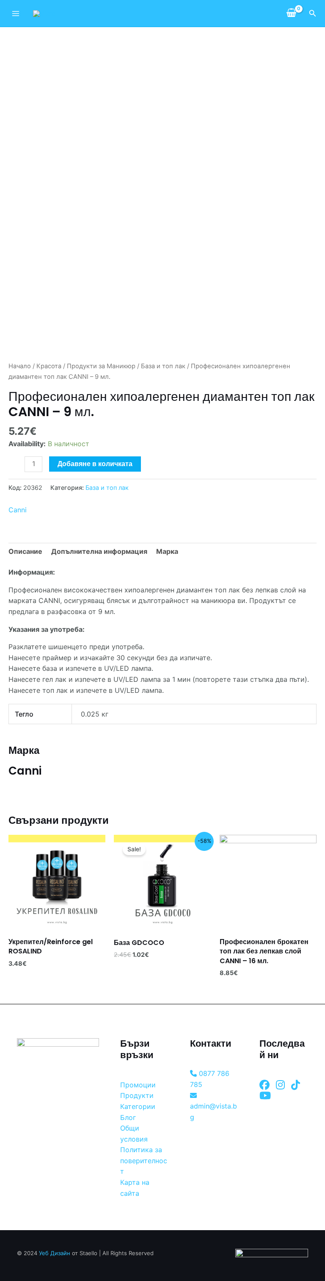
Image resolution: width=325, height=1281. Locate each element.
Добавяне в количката (95, 464)
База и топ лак (163, 366)
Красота (48, 366)
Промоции (138, 1085)
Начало (19, 366)
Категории (137, 1106)
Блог (128, 1117)
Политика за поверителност (143, 1160)
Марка (167, 551)
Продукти (137, 1095)
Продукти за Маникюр (101, 366)
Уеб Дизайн (54, 1253)
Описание (25, 551)
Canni (17, 510)
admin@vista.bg (213, 1111)
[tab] (25, 552)
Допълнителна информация (99, 551)
